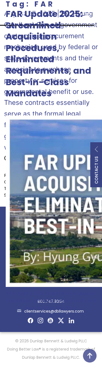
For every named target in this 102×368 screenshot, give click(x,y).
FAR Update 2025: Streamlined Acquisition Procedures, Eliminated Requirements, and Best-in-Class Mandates (48, 53)
